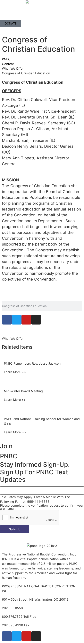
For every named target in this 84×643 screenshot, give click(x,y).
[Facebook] (7, 320)
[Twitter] (16, 320)
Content (8, 64)
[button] (42, 16)
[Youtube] (26, 320)
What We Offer (13, 68)
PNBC (6, 59)
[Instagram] (36, 320)
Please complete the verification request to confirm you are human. (41, 507)
